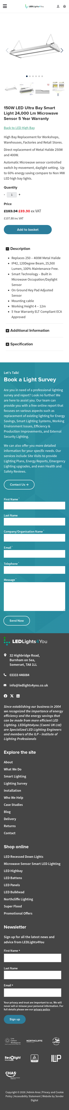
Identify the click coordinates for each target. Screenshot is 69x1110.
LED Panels (12, 885)
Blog (7, 812)
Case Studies (13, 804)
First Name (11, 499)
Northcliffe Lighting (18, 899)
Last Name (11, 515)
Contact (10, 833)
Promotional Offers (18, 913)
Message (10, 580)
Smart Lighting (15, 776)
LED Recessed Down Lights (23, 856)
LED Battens (13, 878)
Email (8, 548)
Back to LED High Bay (19, 128)
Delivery (10, 819)
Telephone (11, 564)
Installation (12, 790)
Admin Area (33, 1092)
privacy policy (42, 1009)
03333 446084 (19, 675)
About (8, 762)
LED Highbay (13, 871)
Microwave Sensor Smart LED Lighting (32, 863)
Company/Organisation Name (24, 532)
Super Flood (13, 906)
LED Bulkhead (14, 892)
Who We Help (13, 797)
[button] (61, 50)
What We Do (12, 769)
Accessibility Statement (27, 1096)
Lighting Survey (15, 783)
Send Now (17, 620)
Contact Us (18, 484)
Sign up (15, 1019)
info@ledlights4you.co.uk (29, 685)
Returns (10, 826)
